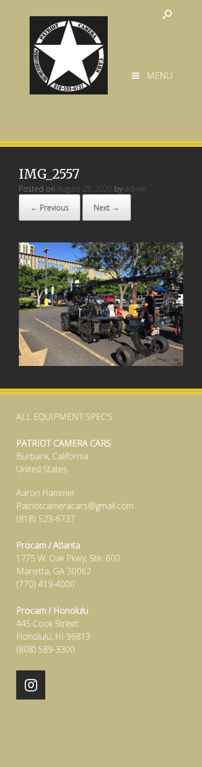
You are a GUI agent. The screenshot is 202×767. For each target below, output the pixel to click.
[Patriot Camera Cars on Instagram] (30, 685)
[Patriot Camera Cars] (69, 50)
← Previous (49, 207)
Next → (107, 207)
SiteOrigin (94, 746)
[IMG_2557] (101, 362)
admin (135, 189)
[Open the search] (167, 14)
